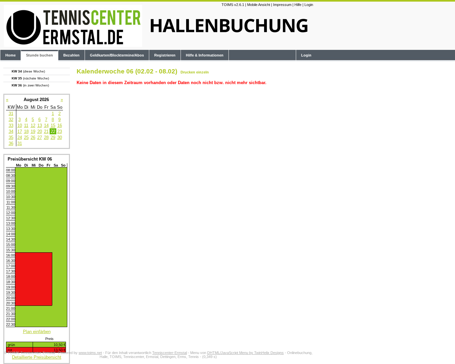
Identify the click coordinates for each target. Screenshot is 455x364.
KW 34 (28, 71)
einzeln (202, 72)
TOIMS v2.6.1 (233, 5)
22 (53, 131)
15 (53, 125)
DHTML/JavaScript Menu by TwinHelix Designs (245, 353)
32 (11, 119)
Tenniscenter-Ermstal (169, 353)
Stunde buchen (39, 55)
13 (39, 125)
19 (33, 131)
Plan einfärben (37, 331)
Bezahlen (71, 55)
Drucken (188, 72)
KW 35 (30, 78)
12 (33, 125)
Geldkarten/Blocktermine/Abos (117, 55)
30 (59, 137)
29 (53, 137)
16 (59, 125)
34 (11, 131)
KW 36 (30, 85)
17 (19, 131)
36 (11, 143)
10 (19, 125)
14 (46, 125)
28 (46, 137)
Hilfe (297, 5)
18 (26, 131)
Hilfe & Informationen (205, 55)
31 (11, 113)
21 (46, 131)
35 (11, 137)
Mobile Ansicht (258, 5)
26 (33, 137)
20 (39, 131)
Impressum (282, 5)
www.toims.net (90, 353)
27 (39, 137)
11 (26, 125)
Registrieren (165, 55)
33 (11, 125)
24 (19, 137)
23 (59, 131)
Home (10, 55)
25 (26, 137)
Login (308, 5)
